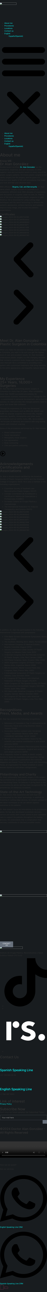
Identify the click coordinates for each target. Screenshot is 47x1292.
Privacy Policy (6, 1104)
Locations (8, 28)
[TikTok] (25, 1006)
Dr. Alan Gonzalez (27, 167)
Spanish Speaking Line (16, 1070)
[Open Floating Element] (2, 1287)
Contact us (8, 31)
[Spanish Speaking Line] (2, 1064)
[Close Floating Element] (6, 1288)
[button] (23, 84)
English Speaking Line (16, 1089)
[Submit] (45, 1122)
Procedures (9, 26)
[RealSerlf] (25, 1051)
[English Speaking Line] (2, 1083)
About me (8, 23)
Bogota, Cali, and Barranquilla (24, 187)
